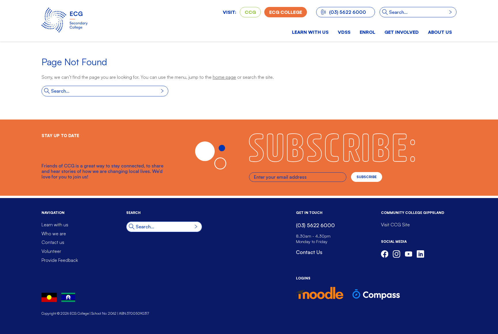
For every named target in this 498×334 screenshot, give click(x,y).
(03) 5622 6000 (347, 12)
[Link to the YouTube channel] (408, 254)
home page (224, 77)
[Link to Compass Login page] (376, 294)
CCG (250, 12)
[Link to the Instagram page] (396, 254)
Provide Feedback (60, 260)
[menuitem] (344, 32)
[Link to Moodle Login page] (319, 293)
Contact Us (309, 252)
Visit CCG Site (395, 224)
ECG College (285, 12)
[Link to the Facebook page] (384, 254)
